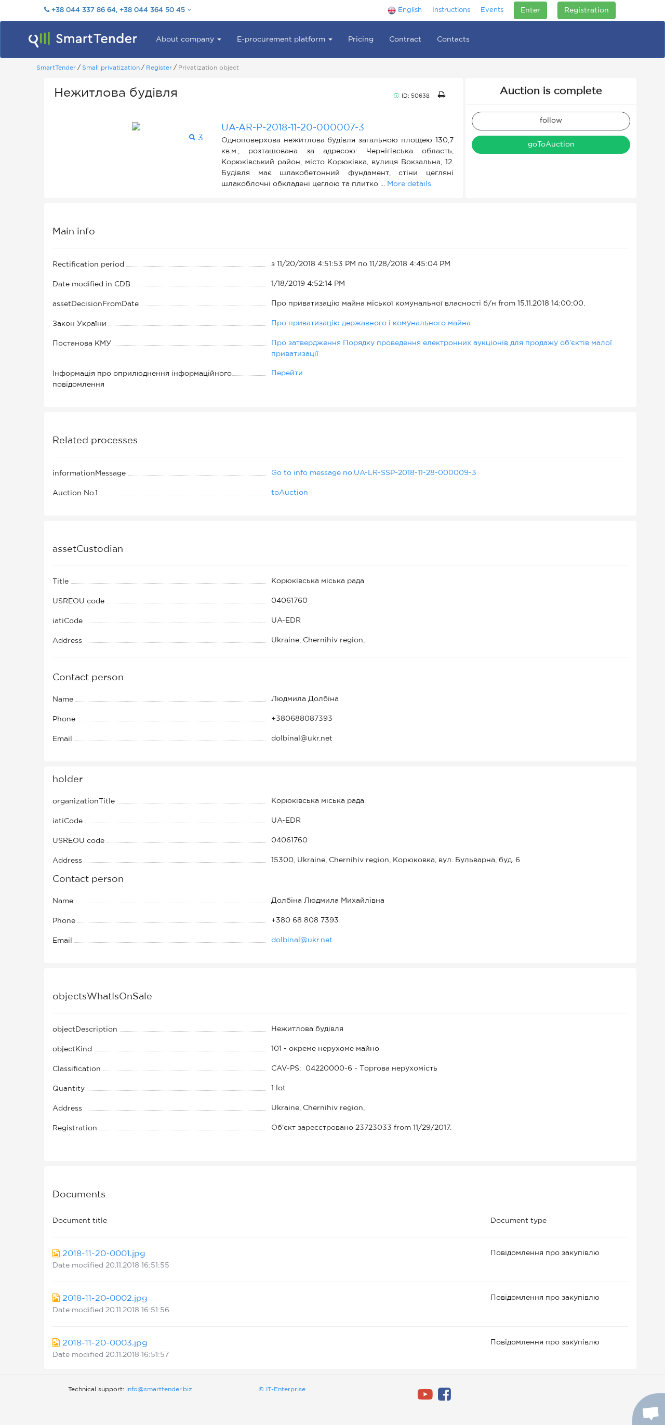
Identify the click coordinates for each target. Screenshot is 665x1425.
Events (492, 10)
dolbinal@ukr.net (301, 940)
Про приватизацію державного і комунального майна (371, 323)
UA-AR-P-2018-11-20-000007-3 (292, 128)
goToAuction (551, 144)
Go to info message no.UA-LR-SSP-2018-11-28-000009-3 (373, 473)
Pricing (361, 39)
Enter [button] (530, 10)
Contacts (453, 39)
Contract (405, 39)
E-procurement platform (282, 39)
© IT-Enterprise (282, 1389)
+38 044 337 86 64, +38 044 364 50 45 (118, 10)
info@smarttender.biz (159, 1389)
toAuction (289, 493)
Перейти (287, 373)
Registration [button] (586, 10)
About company (186, 39)
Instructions (451, 10)
